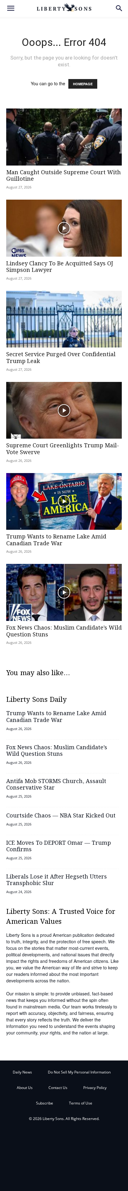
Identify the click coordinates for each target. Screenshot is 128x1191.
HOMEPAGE (83, 84)
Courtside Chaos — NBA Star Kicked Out (61, 816)
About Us (25, 1087)
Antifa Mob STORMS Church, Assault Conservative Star (56, 784)
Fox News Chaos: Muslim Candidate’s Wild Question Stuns (64, 631)
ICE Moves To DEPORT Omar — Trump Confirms (58, 846)
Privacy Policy (95, 1087)
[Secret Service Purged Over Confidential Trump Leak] (64, 319)
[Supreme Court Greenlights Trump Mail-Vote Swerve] (64, 410)
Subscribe (44, 1103)
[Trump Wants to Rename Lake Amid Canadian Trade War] (64, 501)
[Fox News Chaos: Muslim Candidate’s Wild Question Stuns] (64, 592)
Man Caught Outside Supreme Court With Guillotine (63, 176)
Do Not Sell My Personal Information (79, 1072)
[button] (11, 8)
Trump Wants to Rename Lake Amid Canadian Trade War (56, 540)
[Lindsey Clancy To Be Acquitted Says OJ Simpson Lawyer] (64, 228)
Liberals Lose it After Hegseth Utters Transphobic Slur (56, 880)
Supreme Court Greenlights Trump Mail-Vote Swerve (62, 449)
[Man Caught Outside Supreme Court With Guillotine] (64, 137)
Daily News (22, 1072)
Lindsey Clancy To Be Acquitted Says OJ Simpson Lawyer (59, 267)
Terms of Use (80, 1103)
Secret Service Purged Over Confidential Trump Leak (61, 358)
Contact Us (57, 1087)
